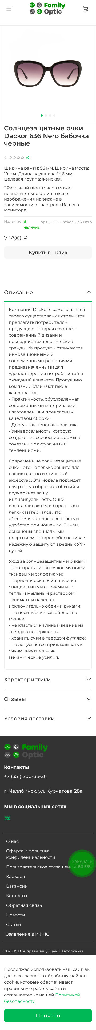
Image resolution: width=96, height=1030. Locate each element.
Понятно (48, 1015)
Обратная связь (24, 905)
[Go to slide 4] (54, 115)
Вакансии (17, 886)
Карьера (15, 876)
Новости (15, 914)
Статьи (13, 924)
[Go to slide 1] (42, 115)
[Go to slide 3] (50, 115)
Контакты (16, 895)
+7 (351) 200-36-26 (25, 776)
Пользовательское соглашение (41, 866)
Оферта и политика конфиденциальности (30, 854)
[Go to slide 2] (46, 115)
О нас (12, 841)
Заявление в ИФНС (27, 934)
